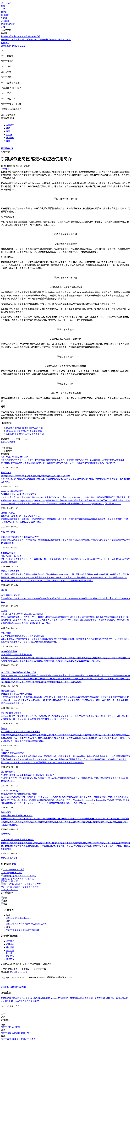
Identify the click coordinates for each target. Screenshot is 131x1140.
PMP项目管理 (56, 40)
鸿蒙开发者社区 (8, 24)
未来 (15, 858)
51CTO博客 (11, 924)
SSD (9, 532)
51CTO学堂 (11, 930)
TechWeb (54, 998)
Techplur (27, 918)
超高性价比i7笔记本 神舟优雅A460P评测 (24, 428)
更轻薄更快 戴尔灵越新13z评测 (19, 794)
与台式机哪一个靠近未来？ (17, 840)
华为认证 (32, 40)
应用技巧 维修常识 (12, 753)
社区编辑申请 (7, 148)
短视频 (22, 36)
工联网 (102, 998)
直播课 (29, 36)
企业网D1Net (12, 1001)
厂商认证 (40, 40)
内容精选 (10, 125)
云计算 (4, 611)
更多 (13, 864)
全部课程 (5, 40)
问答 (11, 46)
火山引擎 (35, 1001)
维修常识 (11, 772)
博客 (3, 6)
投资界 (21, 1001)
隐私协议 (10, 959)
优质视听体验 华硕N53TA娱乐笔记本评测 (25, 434)
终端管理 (13, 651)
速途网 (75, 998)
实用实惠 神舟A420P (14, 457)
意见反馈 (10, 950)
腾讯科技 (13, 998)
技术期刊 (10, 138)
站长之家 (68, 998)
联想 (3, 513)
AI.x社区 (43, 924)
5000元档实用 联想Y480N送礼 (20, 732)
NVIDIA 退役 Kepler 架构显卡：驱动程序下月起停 (27, 775)
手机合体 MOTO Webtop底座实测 (22, 614)
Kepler (11, 791)
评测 (9, 633)
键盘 (7, 553)
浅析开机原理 (10, 571)
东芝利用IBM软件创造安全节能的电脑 (22, 636)
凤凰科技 (30, 998)
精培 (19, 930)
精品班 (4, 12)
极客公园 (109, 998)
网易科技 (21, 998)
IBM (3, 651)
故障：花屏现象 (11, 556)
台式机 (10, 858)
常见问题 (11, 442)
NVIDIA (4, 791)
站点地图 (10, 947)
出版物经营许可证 (18, 987)
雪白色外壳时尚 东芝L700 (16, 815)
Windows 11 (6, 491)
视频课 (4, 36)
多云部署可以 (10, 595)
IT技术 (47, 40)
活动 (8, 141)
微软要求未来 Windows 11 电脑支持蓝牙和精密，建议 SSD (35, 476)
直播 (23, 46)
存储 (13, 532)
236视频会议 (118, 998)
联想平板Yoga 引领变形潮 (18, 494)
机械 (3, 553)
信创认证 (24, 40)
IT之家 (96, 998)
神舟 (3, 473)
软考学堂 (36, 36)
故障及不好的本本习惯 (16, 654)
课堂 (15, 46)
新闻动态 (10, 944)
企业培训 (5, 21)
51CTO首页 (6, 3)
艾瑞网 (61, 998)
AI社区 (9, 134)
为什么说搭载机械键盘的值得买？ (20, 537)
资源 (7, 46)
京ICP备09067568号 (18, 972)
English (9, 953)
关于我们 (10, 941)
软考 (17, 40)
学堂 (3, 9)
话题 (8, 131)
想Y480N (5, 750)
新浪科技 (5, 998)
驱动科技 (38, 998)
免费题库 (66, 40)
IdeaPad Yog (10, 513)
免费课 (4, 18)
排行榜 (16, 36)
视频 (8, 128)
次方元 (27, 1001)
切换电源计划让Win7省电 (16, 694)
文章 (3, 46)
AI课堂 (4, 27)
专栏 (19, 46)
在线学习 (5, 43)
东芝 (7, 651)
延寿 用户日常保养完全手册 (18, 672)
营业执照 (5, 987)
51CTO (9, 918)
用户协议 (10, 956)
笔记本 (4, 442)
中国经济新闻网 (85, 998)
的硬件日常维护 (11, 713)
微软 (21, 491)
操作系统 (15, 491)
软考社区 (5, 15)
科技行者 (46, 998)
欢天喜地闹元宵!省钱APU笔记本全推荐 (24, 431)
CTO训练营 (34, 930)
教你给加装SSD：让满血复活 (20, 516)
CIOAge (15, 918)
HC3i (21, 918)
